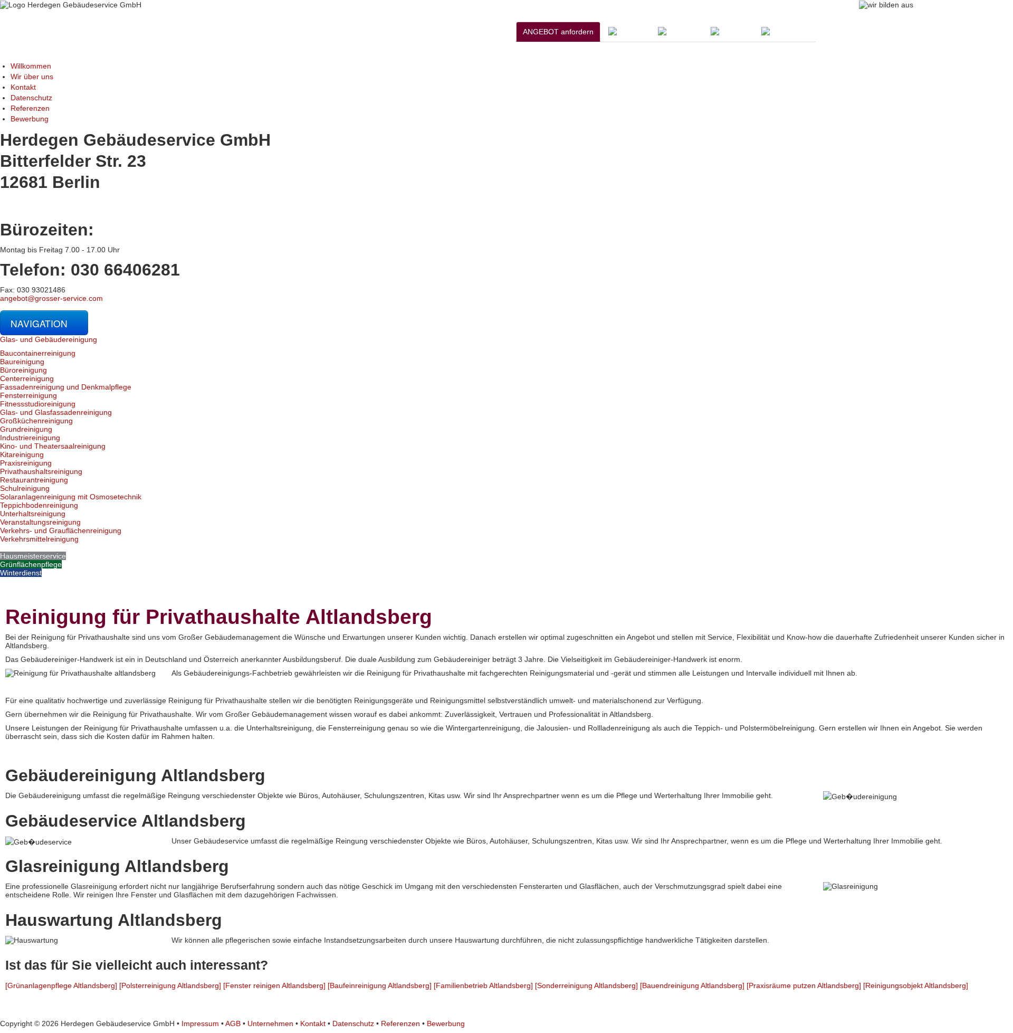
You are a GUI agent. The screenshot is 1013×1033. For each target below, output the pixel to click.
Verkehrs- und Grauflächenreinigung (60, 530)
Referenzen (30, 108)
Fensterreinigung (28, 395)
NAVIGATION (40, 323)
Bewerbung (30, 119)
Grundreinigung (26, 429)
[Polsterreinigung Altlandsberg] (170, 985)
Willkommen (31, 66)
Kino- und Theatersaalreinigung (53, 446)
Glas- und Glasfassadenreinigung (56, 412)
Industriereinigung (30, 437)
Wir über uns (32, 76)
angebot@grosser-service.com (51, 298)
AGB (233, 1023)
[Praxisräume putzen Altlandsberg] (804, 985)
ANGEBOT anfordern (558, 31)
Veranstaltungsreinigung (40, 522)
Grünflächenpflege (31, 564)
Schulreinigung (25, 488)
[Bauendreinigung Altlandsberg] (692, 985)
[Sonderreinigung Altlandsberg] (586, 985)
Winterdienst (21, 572)
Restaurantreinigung (34, 480)
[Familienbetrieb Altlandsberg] (483, 985)
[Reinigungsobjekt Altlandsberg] (915, 985)
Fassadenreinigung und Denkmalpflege (65, 387)
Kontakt (23, 87)
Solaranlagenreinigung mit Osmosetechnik (70, 496)
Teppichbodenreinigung (39, 505)
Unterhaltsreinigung (32, 513)
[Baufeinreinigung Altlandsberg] (380, 985)
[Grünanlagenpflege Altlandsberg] (61, 985)
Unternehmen (270, 1023)
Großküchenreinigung (36, 420)
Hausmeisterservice (33, 556)
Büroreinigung (23, 370)
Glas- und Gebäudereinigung (48, 339)
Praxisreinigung (26, 463)
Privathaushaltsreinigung (41, 471)
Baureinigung (22, 361)
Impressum (200, 1023)
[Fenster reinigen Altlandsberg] (274, 985)
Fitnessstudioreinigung (37, 404)
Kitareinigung (22, 454)
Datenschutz (31, 97)
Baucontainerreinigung (37, 353)
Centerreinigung (27, 378)
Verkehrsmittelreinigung (39, 539)
